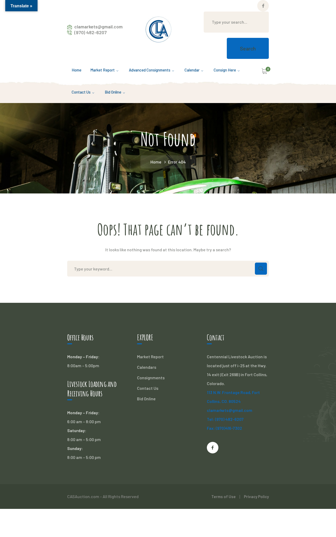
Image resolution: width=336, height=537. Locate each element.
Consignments (151, 377)
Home (155, 161)
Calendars (146, 367)
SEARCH (261, 269)
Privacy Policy (256, 496)
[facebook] (212, 447)
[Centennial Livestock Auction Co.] (158, 28)
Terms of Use (223, 496)
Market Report (150, 356)
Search (248, 48)
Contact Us (147, 388)
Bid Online (146, 398)
